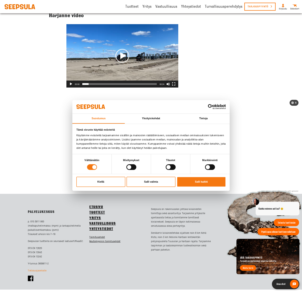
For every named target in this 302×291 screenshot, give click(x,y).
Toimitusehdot (97, 237)
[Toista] (71, 84)
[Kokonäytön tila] (173, 84)
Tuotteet (132, 7)
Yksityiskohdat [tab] (151, 118)
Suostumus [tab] (99, 118)
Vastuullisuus (166, 7)
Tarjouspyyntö (258, 6)
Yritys (147, 7)
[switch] (131, 167)
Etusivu (96, 207)
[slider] (119, 84)
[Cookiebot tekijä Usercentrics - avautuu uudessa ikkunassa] (210, 106)
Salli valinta (151, 181)
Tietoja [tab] (203, 118)
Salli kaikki (201, 181)
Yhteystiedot (191, 7)
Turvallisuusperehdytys (223, 7)
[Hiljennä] (168, 84)
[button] (122, 56)
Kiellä (100, 181)
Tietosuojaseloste (37, 270)
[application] (122, 56)
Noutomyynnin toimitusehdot (104, 241)
